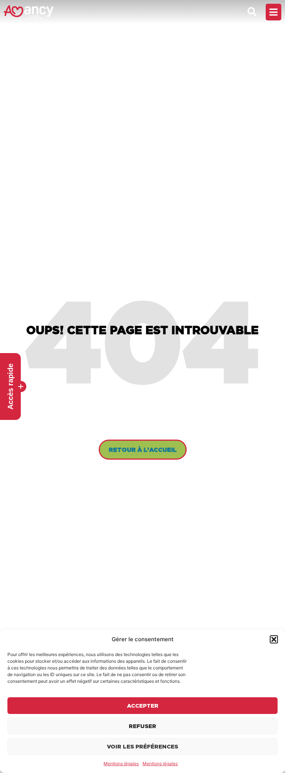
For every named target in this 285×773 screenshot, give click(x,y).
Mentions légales (121, 763)
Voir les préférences (142, 746)
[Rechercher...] (252, 12)
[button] (274, 639)
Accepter (142, 705)
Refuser (142, 726)
